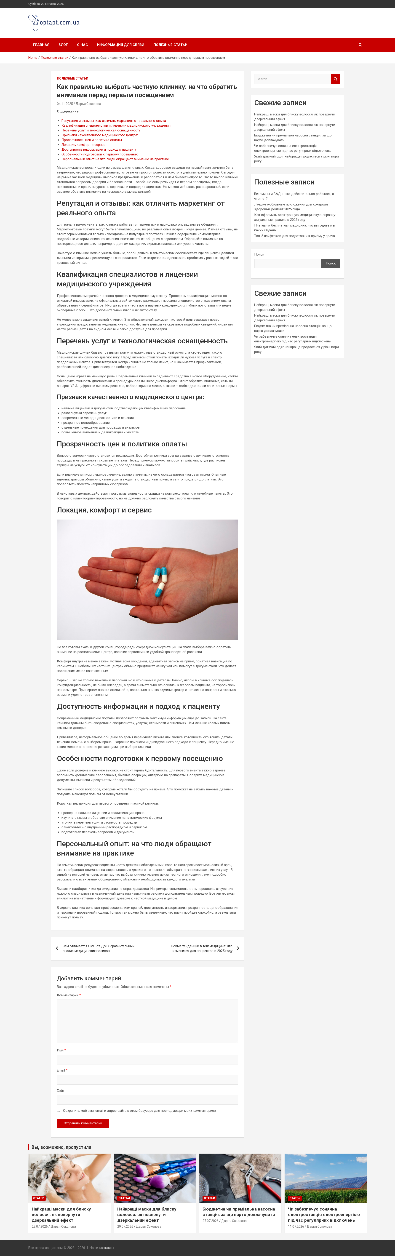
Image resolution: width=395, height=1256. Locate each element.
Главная (41, 45)
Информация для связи (120, 45)
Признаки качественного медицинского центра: (99, 135)
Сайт (60, 1090)
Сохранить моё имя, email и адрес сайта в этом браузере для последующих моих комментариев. (139, 1111)
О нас (82, 45)
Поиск (259, 254)
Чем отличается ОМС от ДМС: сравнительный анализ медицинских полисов (98, 948)
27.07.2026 (211, 1221)
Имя (61, 1050)
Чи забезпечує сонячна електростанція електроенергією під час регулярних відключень (324, 1214)
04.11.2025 (65, 104)
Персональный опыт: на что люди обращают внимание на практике (115, 159)
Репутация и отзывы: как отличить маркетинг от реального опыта (113, 121)
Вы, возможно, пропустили (61, 1147)
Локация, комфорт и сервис (83, 145)
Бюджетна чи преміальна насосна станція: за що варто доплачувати (239, 1211)
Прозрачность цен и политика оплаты (91, 140)
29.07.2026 (40, 1226)
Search (335, 79)
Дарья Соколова (88, 104)
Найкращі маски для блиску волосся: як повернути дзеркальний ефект (61, 1214)
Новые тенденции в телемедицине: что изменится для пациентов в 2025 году (201, 948)
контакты (106, 1248)
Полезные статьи (170, 45)
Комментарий (69, 995)
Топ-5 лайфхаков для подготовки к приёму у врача (294, 236)
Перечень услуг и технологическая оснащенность (101, 130)
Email (62, 1070)
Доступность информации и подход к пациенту (98, 149)
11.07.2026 (296, 1226)
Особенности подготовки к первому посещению (100, 154)
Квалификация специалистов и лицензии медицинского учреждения (116, 125)
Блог (63, 45)
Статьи (38, 1198)
